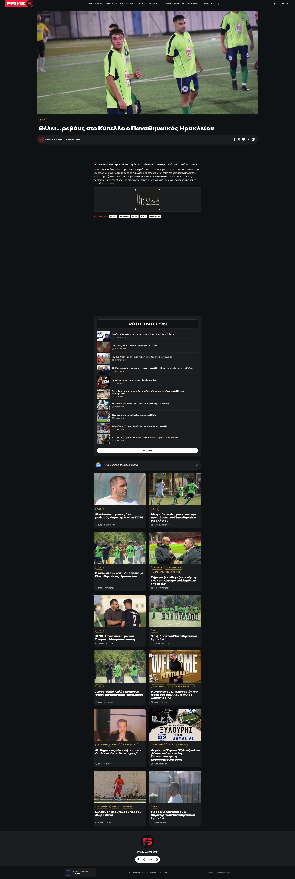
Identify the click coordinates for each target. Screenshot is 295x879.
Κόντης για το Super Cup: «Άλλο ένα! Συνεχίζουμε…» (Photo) (140, 403)
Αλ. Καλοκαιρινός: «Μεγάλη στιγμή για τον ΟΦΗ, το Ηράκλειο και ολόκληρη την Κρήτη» (152, 368)
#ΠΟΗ (143, 216)
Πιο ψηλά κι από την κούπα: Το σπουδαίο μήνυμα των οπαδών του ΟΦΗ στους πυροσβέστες (148, 392)
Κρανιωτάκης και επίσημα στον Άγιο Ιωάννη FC (134, 380)
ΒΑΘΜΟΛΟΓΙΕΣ (208, 4)
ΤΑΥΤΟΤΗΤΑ (163, 872)
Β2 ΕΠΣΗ (139, 4)
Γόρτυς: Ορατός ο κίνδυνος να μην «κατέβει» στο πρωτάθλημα (142, 356)
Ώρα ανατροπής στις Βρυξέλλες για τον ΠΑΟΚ (134, 415)
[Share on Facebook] (235, 139)
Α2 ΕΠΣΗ (119, 4)
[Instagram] (279, 4)
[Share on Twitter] (238, 139)
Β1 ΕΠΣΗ (129, 4)
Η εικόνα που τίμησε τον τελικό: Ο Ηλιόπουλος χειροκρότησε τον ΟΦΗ (145, 437)
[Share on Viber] (248, 139)
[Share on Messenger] (243, 139)
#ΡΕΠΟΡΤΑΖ (155, 216)
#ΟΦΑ (134, 216)
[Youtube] (283, 4)
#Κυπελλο (124, 216)
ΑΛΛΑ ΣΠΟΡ (166, 4)
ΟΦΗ (90, 4)
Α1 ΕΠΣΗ (109, 4)
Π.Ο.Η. (42, 120)
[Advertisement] (147, 154)
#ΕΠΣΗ (113, 216)
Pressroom (50, 139)
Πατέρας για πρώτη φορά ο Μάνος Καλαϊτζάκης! (135, 345)
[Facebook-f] (274, 4)
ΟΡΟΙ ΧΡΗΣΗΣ (151, 872)
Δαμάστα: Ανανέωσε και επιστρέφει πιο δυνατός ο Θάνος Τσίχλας (143, 334)
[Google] (287, 4)
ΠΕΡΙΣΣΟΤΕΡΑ (147, 450)
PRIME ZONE (179, 4)
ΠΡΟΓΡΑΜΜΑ (193, 4)
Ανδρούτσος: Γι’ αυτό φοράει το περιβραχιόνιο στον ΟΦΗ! (139, 426)
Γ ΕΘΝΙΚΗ (99, 4)
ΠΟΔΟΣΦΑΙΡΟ (152, 4)
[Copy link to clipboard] (253, 139)
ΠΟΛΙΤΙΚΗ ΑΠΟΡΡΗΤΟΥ (135, 872)
